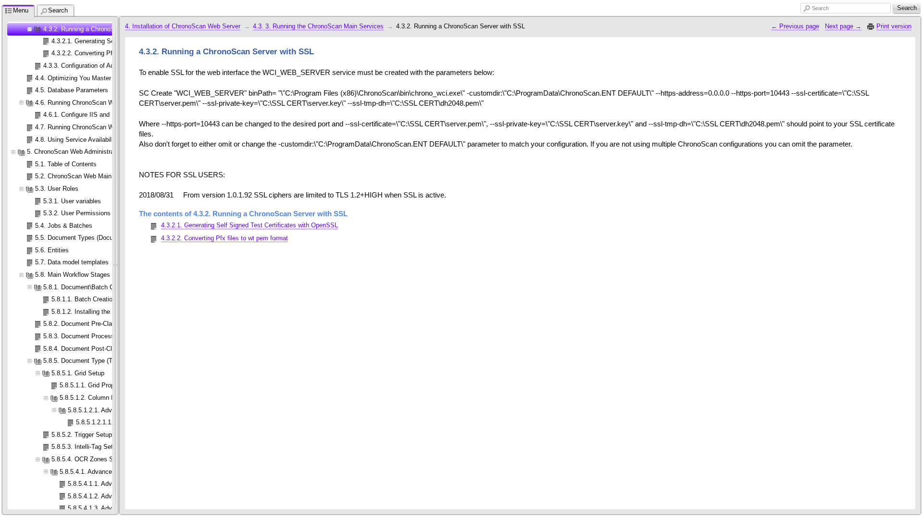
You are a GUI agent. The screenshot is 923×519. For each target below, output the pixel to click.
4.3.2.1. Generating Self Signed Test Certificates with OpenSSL (249, 225)
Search (820, 8)
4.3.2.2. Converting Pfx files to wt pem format (224, 238)
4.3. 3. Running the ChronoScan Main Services (318, 26)
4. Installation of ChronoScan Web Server (182, 26)
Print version (893, 26)
